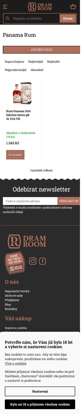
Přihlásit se (68, 201)
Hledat (68, 18)
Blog (8, 304)
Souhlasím (40, 404)
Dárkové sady (14, 295)
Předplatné (12, 300)
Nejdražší (53, 61)
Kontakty (11, 309)
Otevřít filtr (41, 50)
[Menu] (5, 7)
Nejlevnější (35, 61)
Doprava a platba (16, 328)
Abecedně (37, 70)
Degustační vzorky (17, 291)
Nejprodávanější (15, 70)
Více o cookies (15, 363)
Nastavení (40, 391)
